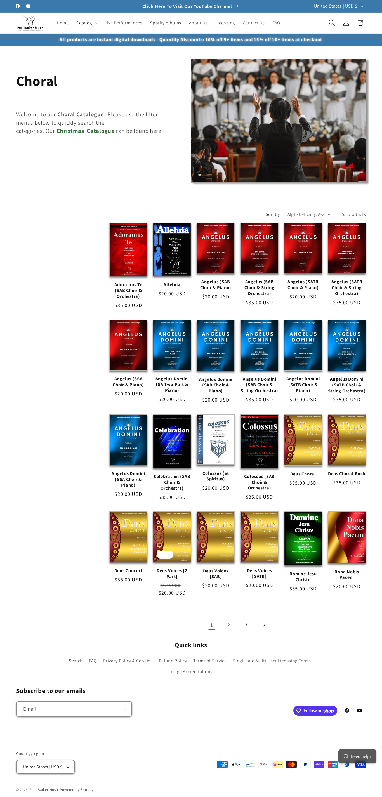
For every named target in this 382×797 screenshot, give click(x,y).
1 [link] (211, 624)
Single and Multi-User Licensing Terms (272, 661)
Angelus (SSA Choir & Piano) (128, 381)
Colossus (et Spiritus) (215, 476)
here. (156, 131)
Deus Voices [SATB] (259, 573)
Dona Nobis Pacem (346, 574)
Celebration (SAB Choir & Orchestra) (172, 482)
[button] (86, 23)
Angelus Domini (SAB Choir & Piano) (216, 385)
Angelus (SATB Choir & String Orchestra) (346, 287)
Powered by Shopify (77, 789)
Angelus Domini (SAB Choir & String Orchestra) (259, 384)
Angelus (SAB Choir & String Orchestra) (259, 287)
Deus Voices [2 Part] (172, 573)
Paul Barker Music (45, 789)
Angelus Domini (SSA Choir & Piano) (128, 479)
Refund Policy (173, 661)
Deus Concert (128, 571)
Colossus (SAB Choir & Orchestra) (259, 482)
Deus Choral (303, 474)
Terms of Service (210, 661)
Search (76, 661)
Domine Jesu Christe (303, 577)
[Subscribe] (124, 709)
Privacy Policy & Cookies (128, 661)
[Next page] (264, 625)
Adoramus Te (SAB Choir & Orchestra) (128, 290)
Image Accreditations (191, 672)
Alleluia (172, 284)
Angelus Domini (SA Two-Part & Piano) (172, 384)
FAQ (93, 661)
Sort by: (273, 214)
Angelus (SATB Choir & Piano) (303, 284)
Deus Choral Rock (347, 474)
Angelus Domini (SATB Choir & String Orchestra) (347, 384)
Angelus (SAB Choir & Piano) (216, 284)
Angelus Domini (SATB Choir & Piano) (303, 384)
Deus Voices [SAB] (215, 573)
